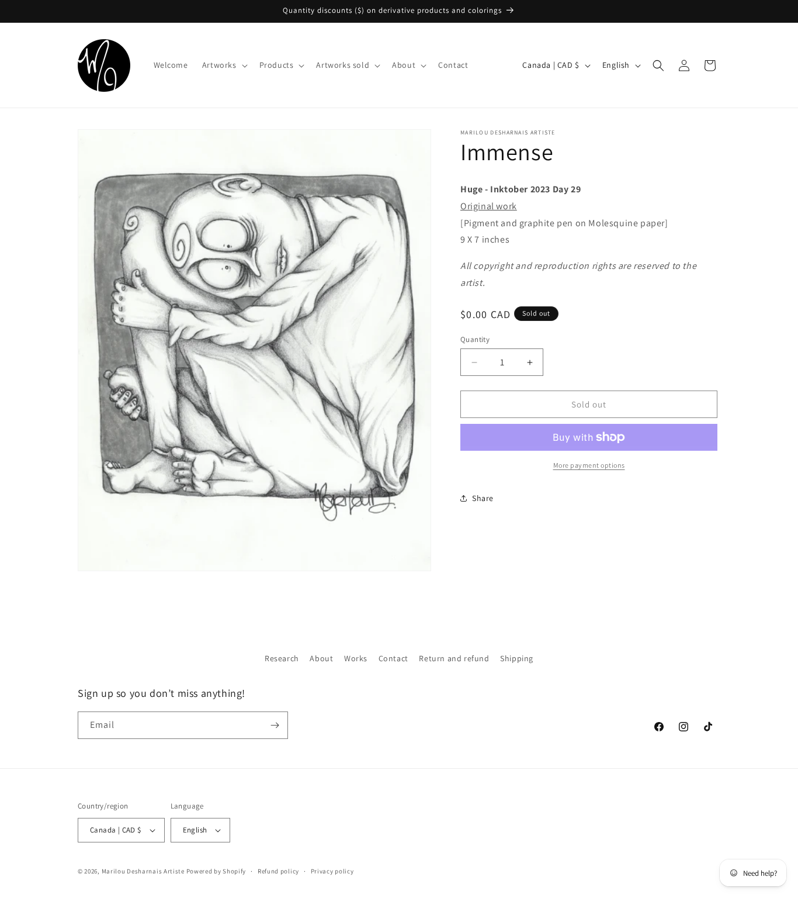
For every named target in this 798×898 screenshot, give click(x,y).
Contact (393, 658)
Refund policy (278, 871)
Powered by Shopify (216, 871)
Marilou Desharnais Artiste (143, 871)
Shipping (516, 658)
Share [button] (483, 498)
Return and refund (454, 658)
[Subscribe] (274, 725)
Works (355, 658)
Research (282, 658)
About (321, 658)
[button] (223, 65)
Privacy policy (332, 871)
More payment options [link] (589, 465)
